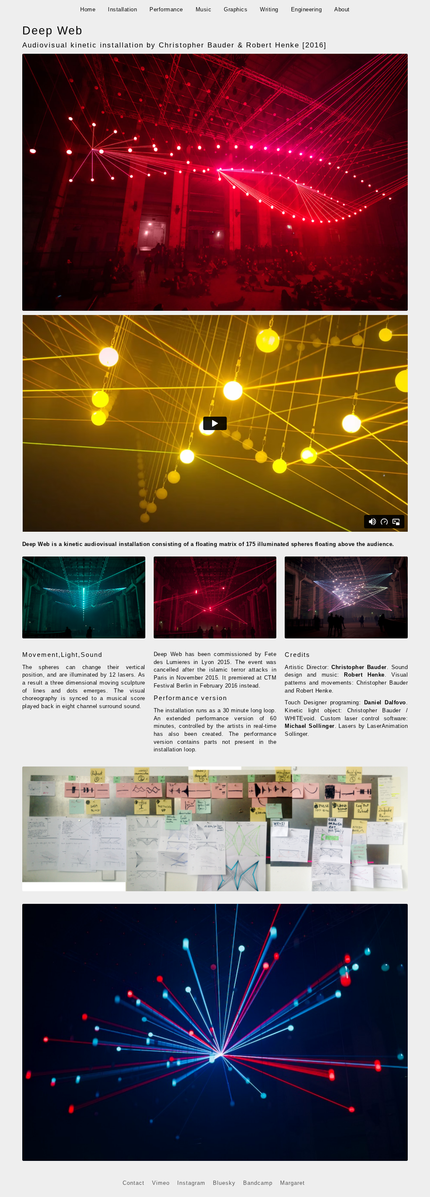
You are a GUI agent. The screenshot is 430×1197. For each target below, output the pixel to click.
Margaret (292, 1183)
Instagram (191, 1183)
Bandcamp (258, 1183)
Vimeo (161, 1183)
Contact (133, 1183)
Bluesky (224, 1183)
